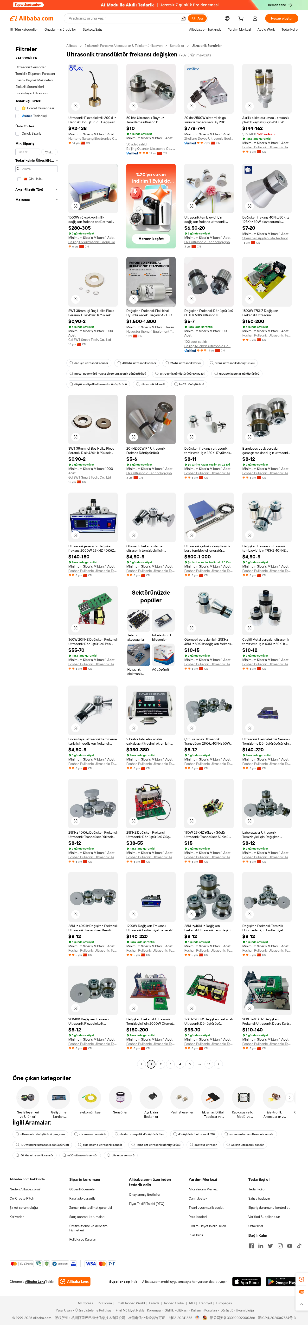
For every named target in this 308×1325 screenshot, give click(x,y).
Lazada (154, 1303)
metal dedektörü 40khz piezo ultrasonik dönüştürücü (110, 373)
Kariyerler (17, 1217)
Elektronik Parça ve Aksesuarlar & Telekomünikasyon (123, 46)
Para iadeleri (198, 1217)
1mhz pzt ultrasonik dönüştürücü (158, 1145)
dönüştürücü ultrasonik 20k (196, 1134)
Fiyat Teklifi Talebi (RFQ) (146, 1204)
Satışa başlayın (259, 1198)
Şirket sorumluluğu (24, 1207)
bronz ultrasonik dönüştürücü (235, 363)
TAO (191, 1303)
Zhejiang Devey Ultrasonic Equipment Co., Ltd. (209, 138)
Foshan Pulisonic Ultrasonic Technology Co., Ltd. (267, 147)
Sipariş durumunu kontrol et (269, 1207)
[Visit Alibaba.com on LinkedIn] (261, 1246)
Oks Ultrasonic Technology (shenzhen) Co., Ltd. (209, 242)
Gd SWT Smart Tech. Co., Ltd (89, 340)
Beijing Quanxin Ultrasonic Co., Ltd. (151, 149)
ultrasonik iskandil (153, 384)
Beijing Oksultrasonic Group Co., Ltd (93, 242)
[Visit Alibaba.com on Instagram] (280, 1246)
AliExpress (85, 1303)
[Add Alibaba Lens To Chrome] (74, 1281)
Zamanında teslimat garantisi (90, 1207)
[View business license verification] (197, 1317)
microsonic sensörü (92, 1134)
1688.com (104, 1303)
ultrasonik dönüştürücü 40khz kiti (182, 373)
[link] (301, 1279)
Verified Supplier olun (264, 1217)
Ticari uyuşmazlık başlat (206, 1207)
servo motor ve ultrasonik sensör (251, 1134)
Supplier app (119, 1282)
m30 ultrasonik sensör (82, 1155)
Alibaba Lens (35, 1282)
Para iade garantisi (82, 1198)
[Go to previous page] (141, 1064)
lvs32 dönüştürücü (191, 384)
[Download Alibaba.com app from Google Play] (282, 1281)
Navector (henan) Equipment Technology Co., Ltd (151, 331)
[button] (183, 18)
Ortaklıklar (255, 1226)
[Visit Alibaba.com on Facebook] (251, 1246)
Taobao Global (173, 1303)
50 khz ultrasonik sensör (36, 1155)
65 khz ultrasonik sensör (247, 1145)
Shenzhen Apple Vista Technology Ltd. (267, 238)
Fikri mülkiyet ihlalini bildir (207, 1226)
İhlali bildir (196, 1235)
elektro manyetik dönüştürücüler (142, 1134)
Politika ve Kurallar (82, 1239)
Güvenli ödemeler (82, 1189)
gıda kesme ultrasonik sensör (102, 1145)
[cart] (241, 19)
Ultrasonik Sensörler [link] (207, 46)
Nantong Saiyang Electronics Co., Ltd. (93, 138)
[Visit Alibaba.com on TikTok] (299, 1246)
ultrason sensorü (123, 1155)
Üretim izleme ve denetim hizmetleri (88, 1228)
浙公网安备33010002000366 (232, 1318)
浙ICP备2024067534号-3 (277, 1318)
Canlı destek (198, 1198)
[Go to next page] (218, 1064)
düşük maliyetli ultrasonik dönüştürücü (100, 384)
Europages (224, 1303)
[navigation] (37, 556)
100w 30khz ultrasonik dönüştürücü (44, 1145)
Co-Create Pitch (22, 1198)
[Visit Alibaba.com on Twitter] (270, 1246)
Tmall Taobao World (130, 1303)
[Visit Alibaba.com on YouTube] (290, 1246)
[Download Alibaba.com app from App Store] (246, 1281)
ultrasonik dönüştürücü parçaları (42, 1134)
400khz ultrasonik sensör (139, 363)
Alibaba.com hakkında (27, 1179)
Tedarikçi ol (256, 1189)
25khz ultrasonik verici (185, 363)
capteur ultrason (205, 1145)
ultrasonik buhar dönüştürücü (239, 373)
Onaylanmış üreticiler (144, 1194)
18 (208, 1064)
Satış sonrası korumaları (86, 1217)
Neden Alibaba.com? (25, 1189)
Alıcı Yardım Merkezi (203, 1189)
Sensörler (177, 46)
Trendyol (205, 1303)
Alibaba (71, 46)
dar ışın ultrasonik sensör (91, 363)
